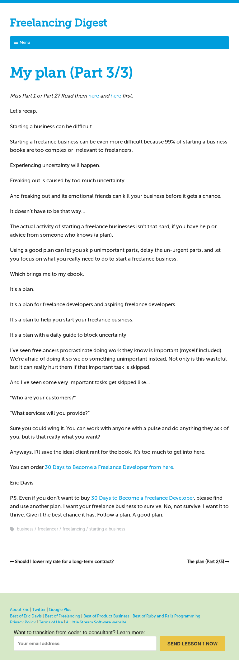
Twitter (39, 609)
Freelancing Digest (58, 23)
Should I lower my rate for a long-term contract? (64, 561)
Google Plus (60, 609)
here (93, 96)
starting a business (107, 529)
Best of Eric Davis (26, 616)
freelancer (48, 529)
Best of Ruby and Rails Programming (166, 616)
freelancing (74, 529)
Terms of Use (51, 622)
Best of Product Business (106, 616)
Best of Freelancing (62, 616)
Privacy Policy (23, 622)
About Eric (19, 609)
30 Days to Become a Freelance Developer (142, 498)
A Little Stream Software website (96, 622)
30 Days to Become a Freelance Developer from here (109, 467)
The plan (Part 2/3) (205, 561)
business (25, 529)
